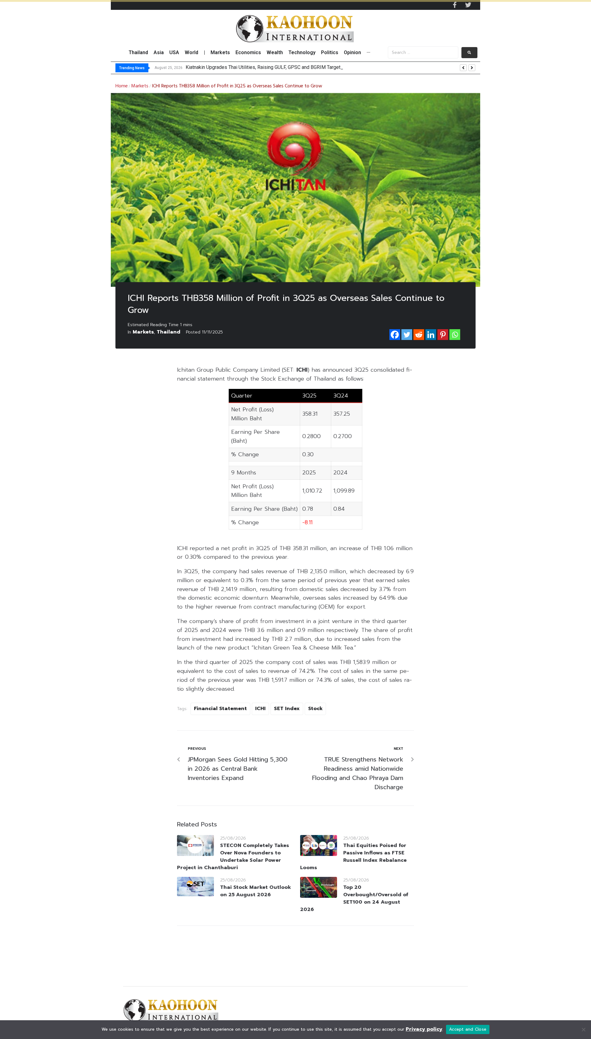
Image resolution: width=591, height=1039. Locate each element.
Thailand (168, 332)
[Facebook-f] (455, 5)
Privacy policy (424, 1029)
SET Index (287, 708)
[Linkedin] (430, 334)
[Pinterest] (442, 334)
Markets (139, 86)
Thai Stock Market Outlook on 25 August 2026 (255, 891)
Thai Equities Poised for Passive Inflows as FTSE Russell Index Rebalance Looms (353, 856)
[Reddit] (418, 334)
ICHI (260, 708)
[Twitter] (468, 5)
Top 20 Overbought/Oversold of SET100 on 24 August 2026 (354, 898)
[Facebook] (394, 334)
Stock (315, 708)
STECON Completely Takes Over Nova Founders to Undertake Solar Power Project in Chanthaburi (233, 856)
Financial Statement (220, 708)
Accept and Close (467, 1029)
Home (121, 86)
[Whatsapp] (454, 334)
